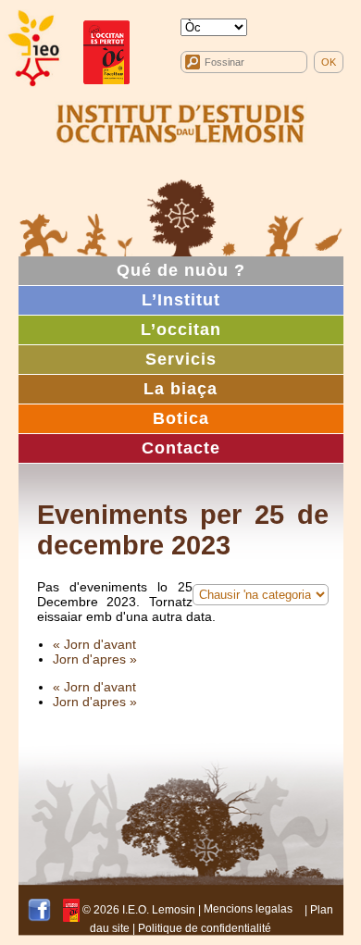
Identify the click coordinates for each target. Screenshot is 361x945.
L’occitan (181, 329)
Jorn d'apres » (95, 659)
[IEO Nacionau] (181, 121)
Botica (181, 418)
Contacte (181, 448)
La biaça (180, 388)
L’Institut (181, 300)
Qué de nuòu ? (181, 270)
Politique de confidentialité (204, 928)
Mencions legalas (248, 908)
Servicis (181, 359)
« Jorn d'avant (94, 644)
